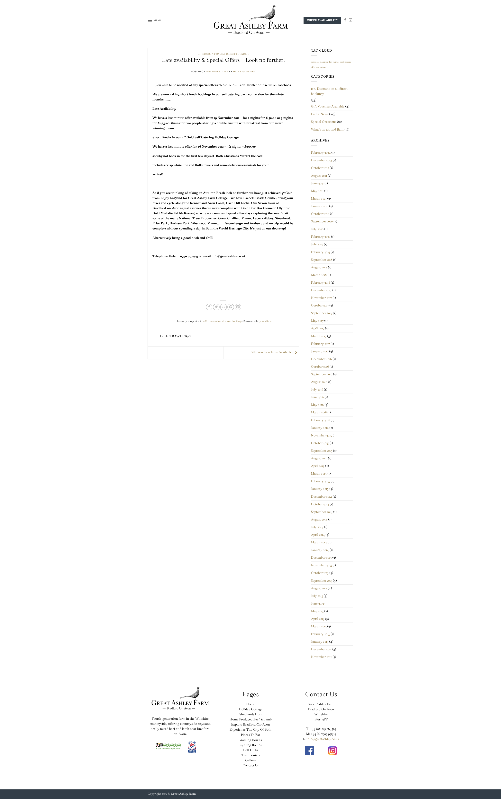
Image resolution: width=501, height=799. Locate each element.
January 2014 (320, 550)
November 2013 (321, 565)
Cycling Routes (250, 745)
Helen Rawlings (244, 71)
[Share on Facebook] (209, 307)
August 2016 (319, 382)
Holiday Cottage (250, 709)
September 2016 (321, 374)
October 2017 (320, 305)
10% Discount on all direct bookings (223, 54)
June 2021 (317, 183)
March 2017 (318, 336)
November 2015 (321, 435)
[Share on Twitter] (216, 307)
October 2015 (320, 443)
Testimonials (250, 755)
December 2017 (321, 290)
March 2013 (318, 626)
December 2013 (321, 557)
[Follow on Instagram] (350, 20)
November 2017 (321, 298)
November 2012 (321, 657)
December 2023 (321, 160)
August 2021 (319, 176)
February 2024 (321, 152)
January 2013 (319, 642)
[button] (154, 20)
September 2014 (321, 512)
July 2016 (317, 389)
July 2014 (317, 527)
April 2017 (317, 328)
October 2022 (320, 168)
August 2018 (319, 267)
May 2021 (317, 191)
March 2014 (319, 542)
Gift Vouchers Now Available (272, 352)
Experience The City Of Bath (250, 729)
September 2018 (321, 260)
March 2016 (319, 412)
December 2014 (321, 496)
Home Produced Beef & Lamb (251, 719)
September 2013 (321, 581)
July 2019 (317, 244)
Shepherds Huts (250, 714)
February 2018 (320, 282)
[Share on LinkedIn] (238, 307)
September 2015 (321, 451)
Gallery (250, 760)
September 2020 (322, 221)
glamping (324, 61)
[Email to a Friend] (223, 307)
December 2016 (321, 359)
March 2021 (318, 198)
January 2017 (319, 351)
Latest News (319, 114)
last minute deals (336, 61)
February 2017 (320, 344)
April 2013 (317, 619)
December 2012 (321, 649)
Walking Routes (250, 740)
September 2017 (321, 313)
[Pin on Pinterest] (230, 307)
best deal (315, 61)
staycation (320, 66)
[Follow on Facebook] (345, 20)
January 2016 (320, 428)
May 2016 (317, 405)
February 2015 (320, 481)
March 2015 (319, 473)
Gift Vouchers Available (327, 106)
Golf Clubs (250, 750)
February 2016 (320, 420)
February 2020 (320, 237)
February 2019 (320, 252)
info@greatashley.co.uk (322, 739)
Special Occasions (323, 122)
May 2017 (317, 321)
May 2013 (317, 611)
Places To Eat (250, 735)
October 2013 (320, 573)
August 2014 (319, 519)
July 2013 (317, 596)
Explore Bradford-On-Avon (250, 724)
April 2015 (317, 466)
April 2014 (318, 535)
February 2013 (320, 634)
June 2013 (317, 603)
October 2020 (320, 214)
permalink (265, 321)
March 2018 (319, 275)
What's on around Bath (327, 129)
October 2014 (320, 504)
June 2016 (317, 397)
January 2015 (320, 489)
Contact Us (251, 765)
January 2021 (319, 206)
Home (250, 704)
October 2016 (320, 367)
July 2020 (317, 229)
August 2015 (319, 458)
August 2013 (319, 588)
